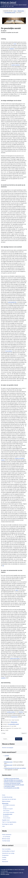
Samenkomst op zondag (8, 853)
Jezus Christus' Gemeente (8, 812)
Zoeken (19, 739)
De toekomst (5, 816)
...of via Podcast (6, 836)
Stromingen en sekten (7, 824)
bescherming (14, 716)
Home (3, 795)
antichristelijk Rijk (12, 302)
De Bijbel (7, 755)
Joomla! (2, 872)
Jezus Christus (6, 810)
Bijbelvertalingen (6, 801)
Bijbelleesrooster (8, 762)
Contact (4, 859)
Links (3, 826)
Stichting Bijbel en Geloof (8, 851)
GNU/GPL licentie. (5, 874)
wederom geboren (15, 64)
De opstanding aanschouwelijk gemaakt (14, 784)
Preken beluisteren (6, 834)
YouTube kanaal (6, 840)
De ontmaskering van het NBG (11, 788)
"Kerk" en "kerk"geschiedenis (9, 822)
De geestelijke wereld (7, 814)
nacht (15, 43)
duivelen (21, 712)
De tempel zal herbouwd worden (12, 783)
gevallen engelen (11, 712)
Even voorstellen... (6, 849)
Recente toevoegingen (7, 747)
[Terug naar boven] (25, 875)
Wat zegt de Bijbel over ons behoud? (13, 780)
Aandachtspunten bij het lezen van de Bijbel (15, 768)
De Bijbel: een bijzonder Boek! (11, 778)
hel (3, 565)
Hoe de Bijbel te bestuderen (9, 805)
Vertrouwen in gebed (9, 786)
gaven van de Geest (14, 658)
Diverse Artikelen (6, 817)
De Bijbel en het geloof (8, 808)
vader (16, 590)
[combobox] (8, 738)
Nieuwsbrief (5, 861)
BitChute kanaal (6, 838)
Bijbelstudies (5, 803)
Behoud (4, 806)
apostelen (11, 48)
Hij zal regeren (8, 351)
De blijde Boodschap (7, 797)
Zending (4, 857)
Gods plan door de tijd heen (9, 799)
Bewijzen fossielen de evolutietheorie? (13, 781)
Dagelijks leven (6, 820)
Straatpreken (5, 855)
